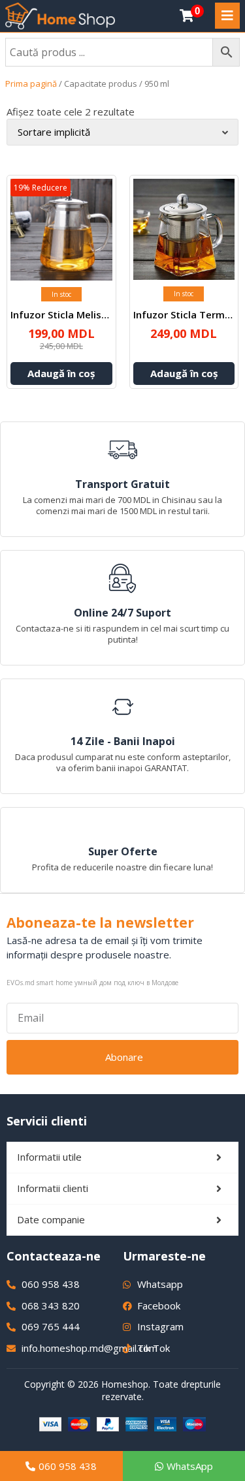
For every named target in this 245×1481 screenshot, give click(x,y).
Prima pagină (31, 83)
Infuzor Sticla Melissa (61, 314)
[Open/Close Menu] (227, 16)
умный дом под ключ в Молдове (126, 982)
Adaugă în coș (61, 373)
